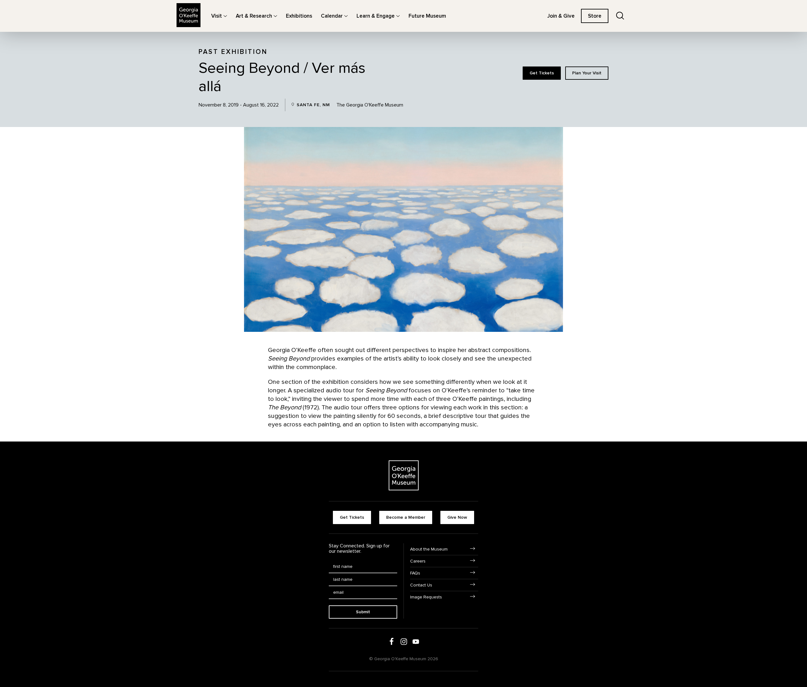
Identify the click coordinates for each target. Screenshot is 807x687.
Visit (216, 16)
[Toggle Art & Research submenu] (275, 16)
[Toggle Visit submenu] (225, 16)
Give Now (457, 517)
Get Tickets (542, 73)
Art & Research (254, 16)
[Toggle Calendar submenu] (346, 16)
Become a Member (405, 517)
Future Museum (427, 16)
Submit (363, 612)
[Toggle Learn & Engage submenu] (398, 16)
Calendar (332, 16)
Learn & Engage (376, 16)
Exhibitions (299, 16)
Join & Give (561, 16)
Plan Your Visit (586, 73)
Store (594, 16)
